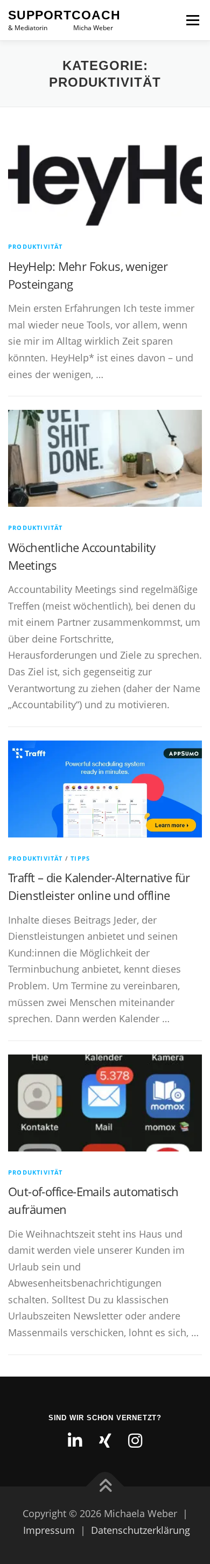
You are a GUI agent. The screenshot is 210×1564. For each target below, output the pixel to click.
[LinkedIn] (75, 1441)
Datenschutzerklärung (140, 1530)
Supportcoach (64, 15)
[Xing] (105, 1441)
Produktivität (35, 246)
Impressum (49, 1530)
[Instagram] (135, 1441)
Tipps (80, 858)
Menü (191, 20)
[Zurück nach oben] (105, 1487)
